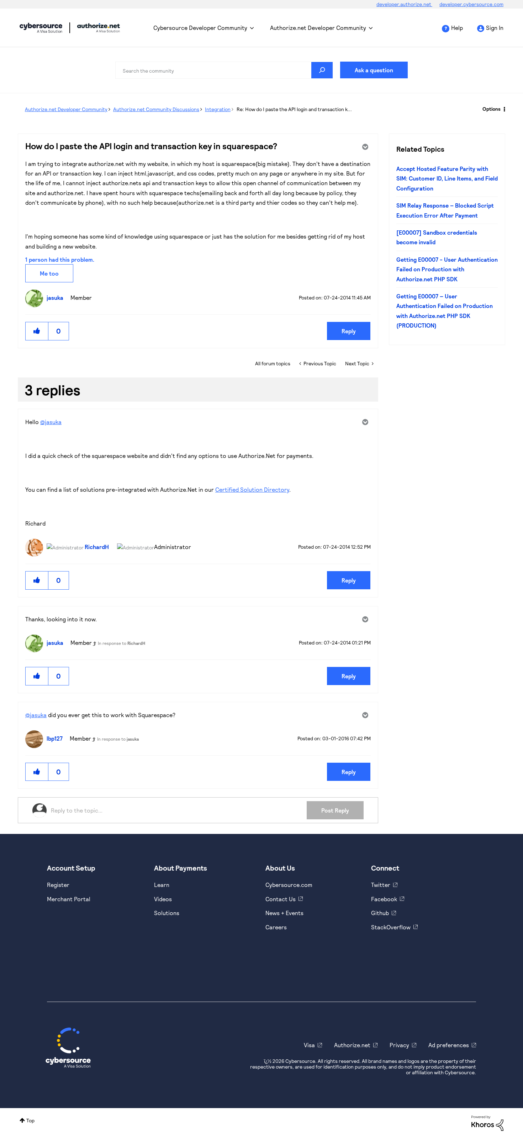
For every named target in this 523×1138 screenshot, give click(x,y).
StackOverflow (391, 927)
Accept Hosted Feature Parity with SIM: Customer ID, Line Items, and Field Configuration (447, 178)
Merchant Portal (68, 899)
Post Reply (335, 810)
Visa (309, 1045)
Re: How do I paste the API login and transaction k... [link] (294, 109)
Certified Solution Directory (252, 489)
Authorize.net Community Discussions (156, 109)
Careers (276, 927)
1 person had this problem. (59, 259)
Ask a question (374, 70)
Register (58, 884)
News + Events (284, 912)
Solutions (166, 912)
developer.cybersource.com (471, 4)
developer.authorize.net (404, 4)
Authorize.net (352, 1045)
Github (380, 912)
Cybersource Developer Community (41, 28)
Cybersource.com (288, 884)
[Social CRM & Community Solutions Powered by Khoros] (487, 1122)
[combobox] (224, 70)
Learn (161, 884)
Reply (349, 331)
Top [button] (30, 1120)
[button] (37, 331)
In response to (121, 643)
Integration (218, 109)
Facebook (384, 899)
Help (457, 27)
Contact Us (280, 899)
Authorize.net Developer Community (318, 27)
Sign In (494, 27)
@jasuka (51, 421)
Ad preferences (448, 1045)
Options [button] (491, 109)
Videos (163, 899)
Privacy (399, 1045)
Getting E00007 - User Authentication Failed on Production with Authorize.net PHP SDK (447, 269)
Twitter (380, 884)
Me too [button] (49, 273)
